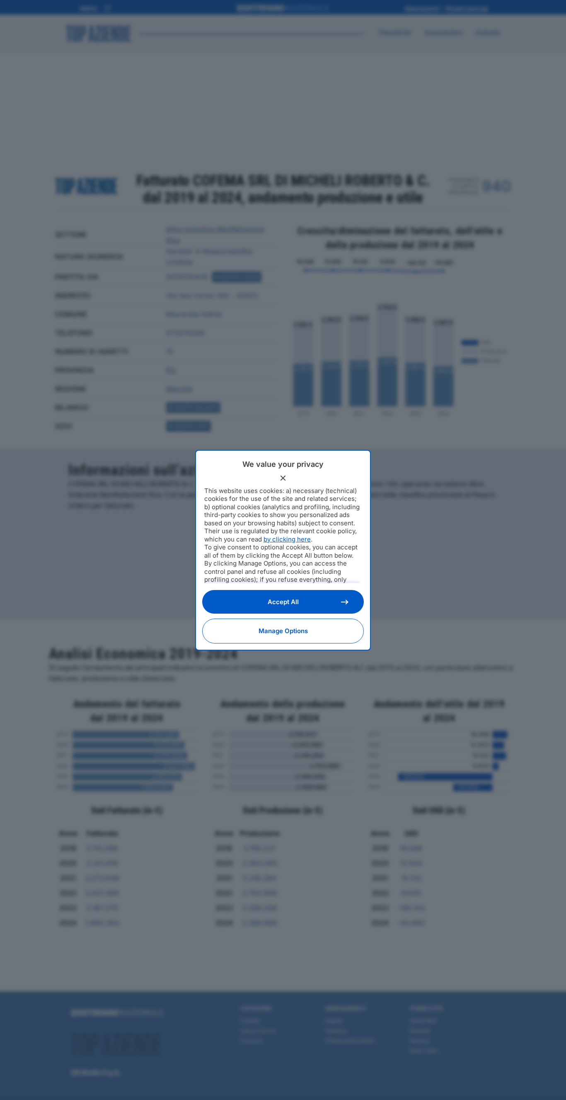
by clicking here (287, 539)
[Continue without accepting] (283, 478)
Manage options (283, 631)
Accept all (283, 602)
